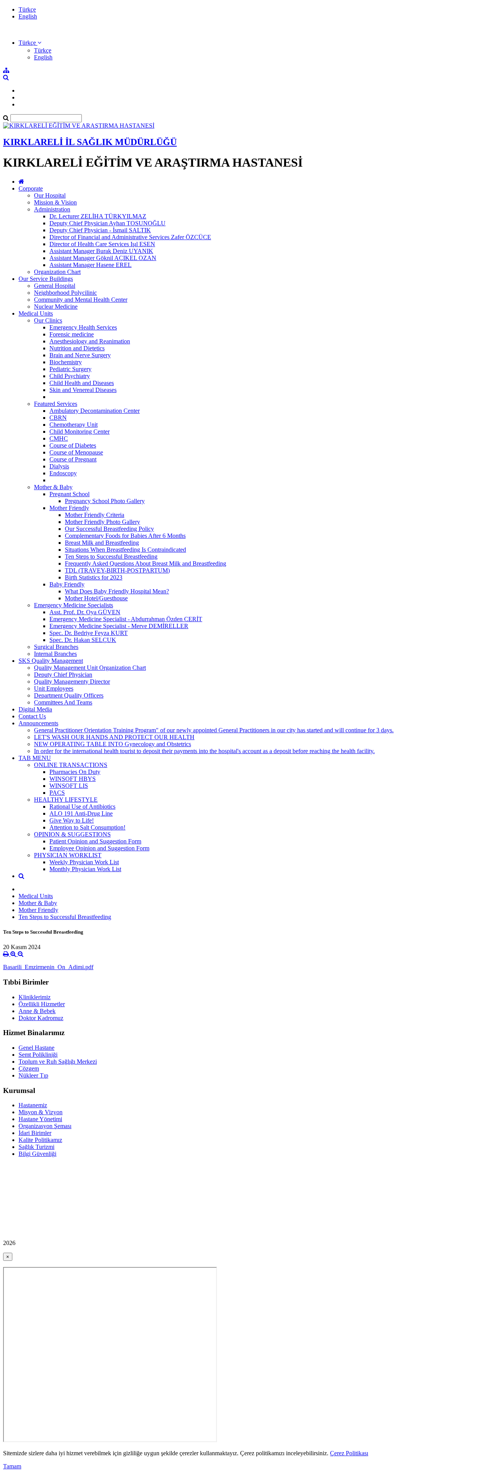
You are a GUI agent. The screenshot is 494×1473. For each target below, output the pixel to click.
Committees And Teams (63, 702)
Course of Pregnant (72, 459)
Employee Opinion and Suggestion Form (99, 848)
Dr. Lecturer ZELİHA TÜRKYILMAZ (97, 216)
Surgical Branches (56, 647)
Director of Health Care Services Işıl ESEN (102, 244)
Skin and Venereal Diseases (83, 390)
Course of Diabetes (72, 445)
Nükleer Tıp (33, 1075)
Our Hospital (50, 195)
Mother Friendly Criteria (94, 515)
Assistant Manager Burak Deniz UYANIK (101, 251)
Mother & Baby (53, 487)
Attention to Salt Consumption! (87, 827)
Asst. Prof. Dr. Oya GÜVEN (84, 612)
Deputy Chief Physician (63, 674)
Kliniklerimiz (35, 997)
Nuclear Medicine (56, 306)
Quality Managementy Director (72, 681)
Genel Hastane (36, 1047)
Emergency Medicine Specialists (73, 605)
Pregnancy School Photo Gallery (105, 501)
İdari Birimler (35, 1133)
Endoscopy (63, 473)
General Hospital (54, 285)
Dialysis (59, 466)
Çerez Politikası (349, 1453)
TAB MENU (35, 758)
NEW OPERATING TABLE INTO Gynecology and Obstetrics (112, 744)
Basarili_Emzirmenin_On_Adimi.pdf (48, 967)
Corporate (31, 188)
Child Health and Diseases (81, 383)
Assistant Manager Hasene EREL (90, 265)
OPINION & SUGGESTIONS (72, 834)
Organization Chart (57, 272)
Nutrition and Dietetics (77, 348)
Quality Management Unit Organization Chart (90, 667)
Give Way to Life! (71, 820)
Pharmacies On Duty (74, 772)
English (28, 16)
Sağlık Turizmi (36, 1147)
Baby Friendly (67, 584)
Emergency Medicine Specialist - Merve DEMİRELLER (118, 626)
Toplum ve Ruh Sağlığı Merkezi (58, 1061)
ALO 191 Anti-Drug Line (81, 813)
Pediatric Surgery (70, 369)
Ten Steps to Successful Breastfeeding (111, 556)
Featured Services (55, 403)
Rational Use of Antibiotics (82, 806)
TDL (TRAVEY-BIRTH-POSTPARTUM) (117, 570)
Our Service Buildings (46, 278)
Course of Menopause (76, 452)
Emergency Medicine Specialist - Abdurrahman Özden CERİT (125, 619)
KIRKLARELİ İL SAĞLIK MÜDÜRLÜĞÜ (90, 142)
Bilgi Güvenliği (37, 1153)
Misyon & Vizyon (41, 1112)
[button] (30, 42)
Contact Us (32, 716)
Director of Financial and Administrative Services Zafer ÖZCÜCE (130, 237)
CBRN (58, 417)
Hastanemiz (33, 1105)
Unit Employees (53, 688)
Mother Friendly (69, 508)
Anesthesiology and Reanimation (89, 341)
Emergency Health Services (83, 327)
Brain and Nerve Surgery (80, 355)
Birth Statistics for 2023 (93, 577)
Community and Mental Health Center (80, 299)
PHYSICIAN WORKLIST (68, 855)
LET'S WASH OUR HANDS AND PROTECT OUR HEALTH (114, 737)
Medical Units (36, 313)
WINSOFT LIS (68, 785)
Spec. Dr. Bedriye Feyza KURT (88, 633)
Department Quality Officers (68, 695)
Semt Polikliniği (38, 1054)
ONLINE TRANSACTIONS (70, 765)
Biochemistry (65, 362)
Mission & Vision (55, 202)
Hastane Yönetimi (40, 1119)
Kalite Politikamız (40, 1140)
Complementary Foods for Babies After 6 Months (125, 535)
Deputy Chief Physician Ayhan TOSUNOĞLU (107, 223)
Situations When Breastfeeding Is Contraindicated (125, 549)
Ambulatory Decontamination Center (94, 410)
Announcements (38, 723)
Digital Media (35, 709)
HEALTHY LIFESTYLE (66, 799)
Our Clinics (48, 320)
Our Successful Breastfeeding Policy (109, 528)
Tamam (12, 1466)
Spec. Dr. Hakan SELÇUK (82, 640)
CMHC (58, 438)
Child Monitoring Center (79, 431)
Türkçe (27, 9)
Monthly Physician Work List (85, 869)
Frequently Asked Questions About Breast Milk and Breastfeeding (145, 563)
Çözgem (29, 1068)
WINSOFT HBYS (72, 778)
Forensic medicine (71, 334)
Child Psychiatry (69, 376)
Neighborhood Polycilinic (65, 292)
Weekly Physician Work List (84, 862)
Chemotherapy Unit (73, 424)
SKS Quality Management (51, 660)
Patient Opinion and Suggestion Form (95, 841)
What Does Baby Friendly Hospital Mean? (117, 591)
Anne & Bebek (37, 1011)
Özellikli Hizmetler (42, 1004)
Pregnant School (69, 494)
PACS (57, 792)
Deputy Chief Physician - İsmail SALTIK (100, 230)
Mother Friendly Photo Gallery (102, 522)
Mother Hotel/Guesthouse (96, 598)
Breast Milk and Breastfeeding (102, 542)
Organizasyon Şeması (45, 1126)
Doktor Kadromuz (41, 1018)
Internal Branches (55, 653)
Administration (52, 209)
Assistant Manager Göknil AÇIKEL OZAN (102, 258)
